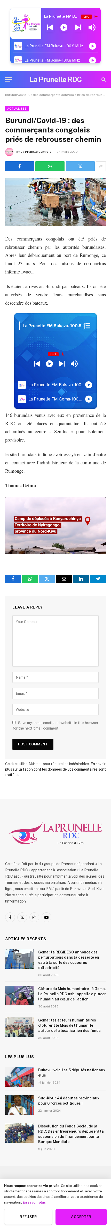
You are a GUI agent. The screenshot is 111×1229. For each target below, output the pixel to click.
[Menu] (8, 79)
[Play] (64, 27)
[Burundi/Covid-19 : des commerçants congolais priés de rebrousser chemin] (55, 202)
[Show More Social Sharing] (101, 166)
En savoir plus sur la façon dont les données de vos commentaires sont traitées (55, 769)
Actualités (17, 108)
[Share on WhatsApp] (49, 166)
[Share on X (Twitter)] (80, 166)
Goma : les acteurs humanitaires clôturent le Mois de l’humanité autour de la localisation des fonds (69, 1025)
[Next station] (50, 27)
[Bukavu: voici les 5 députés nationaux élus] (19, 1077)
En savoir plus (34, 1202)
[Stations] (87, 326)
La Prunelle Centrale (36, 151)
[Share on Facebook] (19, 166)
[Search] (103, 79)
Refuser (28, 1217)
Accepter (81, 1217)
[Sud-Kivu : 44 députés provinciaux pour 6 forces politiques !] (19, 1105)
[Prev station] (78, 27)
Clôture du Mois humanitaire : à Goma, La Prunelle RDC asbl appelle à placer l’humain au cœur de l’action (72, 994)
